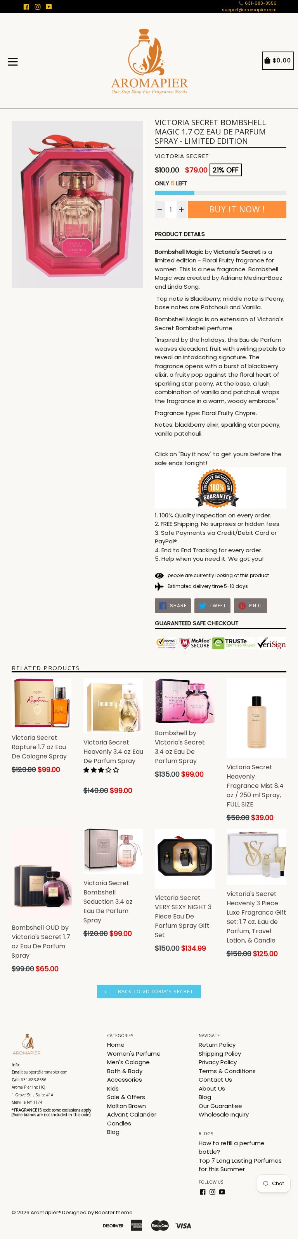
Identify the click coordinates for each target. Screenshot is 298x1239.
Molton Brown (126, 1106)
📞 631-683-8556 (257, 3)
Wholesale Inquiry (224, 1114)
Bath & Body (124, 1071)
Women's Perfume (134, 1053)
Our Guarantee (220, 1106)
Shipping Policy (220, 1053)
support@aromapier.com (249, 10)
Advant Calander (131, 1114)
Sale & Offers (126, 1097)
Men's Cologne (128, 1062)
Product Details (180, 234)
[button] (101, 770)
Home (116, 1045)
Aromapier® (46, 1212)
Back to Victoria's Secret (154, 991)
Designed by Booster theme (97, 1212)
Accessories (124, 1079)
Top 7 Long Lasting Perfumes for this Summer (240, 1165)
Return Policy (217, 1045)
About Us (212, 1088)
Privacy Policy (218, 1062)
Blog (113, 1132)
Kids (113, 1088)
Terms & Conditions (227, 1071)
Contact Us (215, 1079)
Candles (119, 1123)
